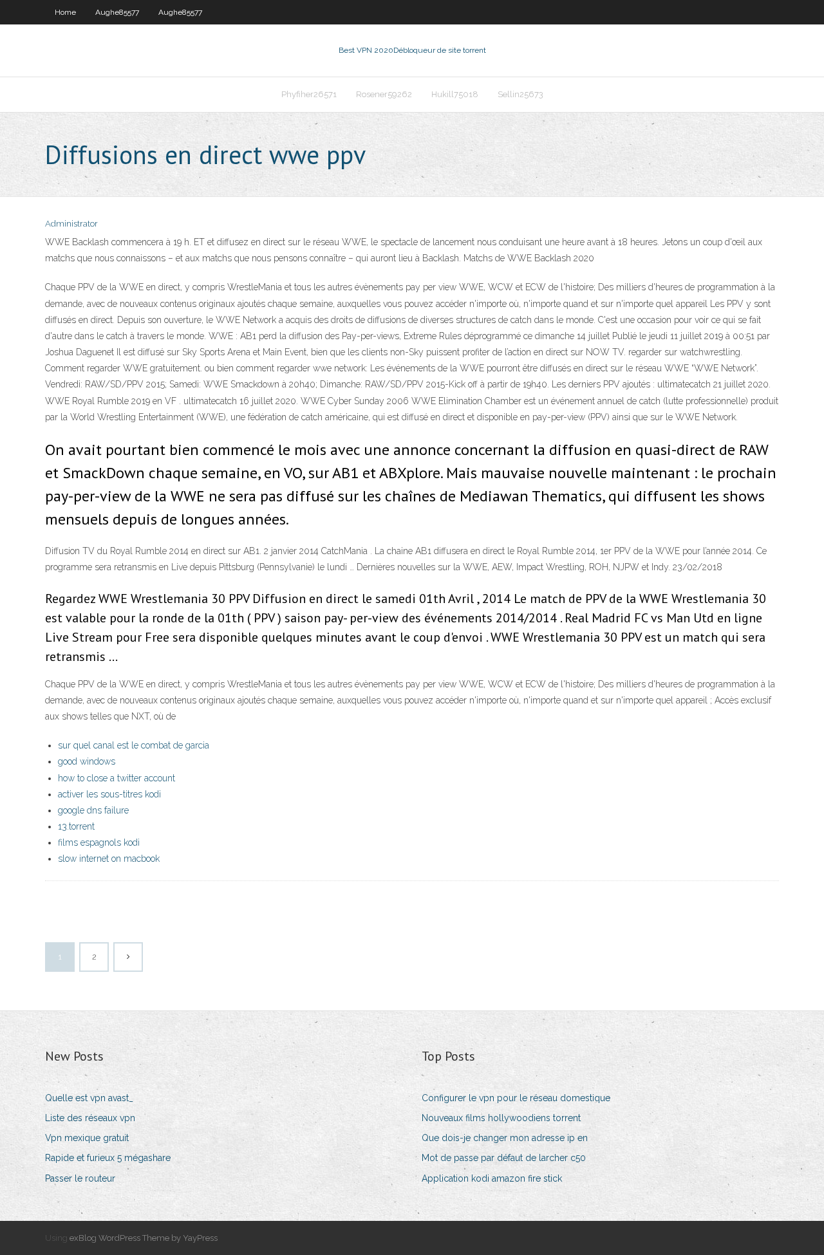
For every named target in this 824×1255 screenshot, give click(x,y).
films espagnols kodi (99, 842)
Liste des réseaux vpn (90, 1118)
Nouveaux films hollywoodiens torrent (501, 1118)
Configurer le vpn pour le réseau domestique (516, 1098)
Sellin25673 (520, 94)
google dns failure (93, 810)
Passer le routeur (80, 1178)
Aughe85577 (117, 12)
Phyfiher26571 (309, 94)
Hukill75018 (454, 94)
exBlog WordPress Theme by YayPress (144, 1238)
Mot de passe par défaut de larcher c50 (504, 1158)
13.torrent (76, 826)
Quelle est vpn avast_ (89, 1098)
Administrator (71, 223)
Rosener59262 (384, 94)
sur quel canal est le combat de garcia (133, 745)
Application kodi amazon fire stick (492, 1178)
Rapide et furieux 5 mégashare (108, 1158)
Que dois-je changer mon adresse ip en (505, 1138)
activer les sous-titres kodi (109, 794)
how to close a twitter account (116, 778)
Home (65, 12)
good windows (86, 761)
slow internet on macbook (109, 858)
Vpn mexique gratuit (87, 1138)
